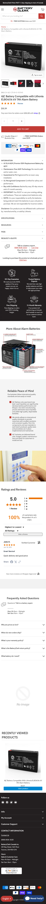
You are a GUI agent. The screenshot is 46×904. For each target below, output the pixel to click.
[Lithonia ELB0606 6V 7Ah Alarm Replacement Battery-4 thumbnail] (30, 83)
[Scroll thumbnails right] (43, 83)
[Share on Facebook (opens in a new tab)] (11, 562)
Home (3, 27)
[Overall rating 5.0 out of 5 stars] (8, 103)
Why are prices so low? (9, 625)
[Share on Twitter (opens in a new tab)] (15, 562)
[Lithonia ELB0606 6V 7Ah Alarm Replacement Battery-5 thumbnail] (38, 83)
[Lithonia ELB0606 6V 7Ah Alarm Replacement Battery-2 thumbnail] (13, 83)
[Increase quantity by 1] (22, 121)
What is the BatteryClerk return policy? (15, 648)
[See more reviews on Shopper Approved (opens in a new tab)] (19, 562)
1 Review (20, 103)
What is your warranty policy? (12, 640)
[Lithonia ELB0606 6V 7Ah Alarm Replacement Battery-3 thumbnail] (21, 83)
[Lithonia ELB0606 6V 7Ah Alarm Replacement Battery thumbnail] (5, 83)
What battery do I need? (10, 656)
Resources (6, 225)
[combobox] (19, 16)
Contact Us (5, 835)
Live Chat (34, 248)
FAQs (3, 232)
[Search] (41, 16)
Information (7, 160)
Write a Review (23, 534)
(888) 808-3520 (20, 248)
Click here (23, 260)
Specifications (7, 218)
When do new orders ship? (11, 633)
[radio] (33, 498)
